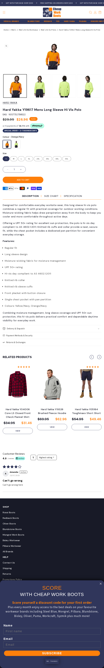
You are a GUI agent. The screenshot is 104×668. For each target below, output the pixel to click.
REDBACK (44, 21)
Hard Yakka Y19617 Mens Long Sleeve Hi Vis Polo (79, 30)
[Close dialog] (101, 584)
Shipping (7, 568)
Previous (92, 357)
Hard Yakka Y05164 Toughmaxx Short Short (86, 411)
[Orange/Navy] (7, 144)
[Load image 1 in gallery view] (15, 86)
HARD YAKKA (65, 21)
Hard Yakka (10, 102)
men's (13, 30)
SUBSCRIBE (52, 653)
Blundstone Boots (12, 529)
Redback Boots (11, 518)
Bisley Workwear (11, 540)
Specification (73, 196)
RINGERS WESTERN (95, 21)
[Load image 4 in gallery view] (64, 86)
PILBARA (79, 21)
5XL (66, 159)
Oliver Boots (9, 523)
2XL (38, 159)
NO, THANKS (52, 661)
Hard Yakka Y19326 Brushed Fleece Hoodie (52, 411)
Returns (7, 573)
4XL (57, 159)
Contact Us (9, 562)
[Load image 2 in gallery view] (39, 86)
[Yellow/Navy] (16, 144)
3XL (47, 159)
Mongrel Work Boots (13, 534)
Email (8, 639)
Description (30, 196)
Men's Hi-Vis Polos (48, 30)
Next (99, 357)
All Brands (8, 551)
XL (29, 159)
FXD (54, 21)
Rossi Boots (9, 512)
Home (6, 30)
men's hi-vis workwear (28, 30)
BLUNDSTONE (30, 21)
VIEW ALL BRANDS (7, 21)
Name (8, 625)
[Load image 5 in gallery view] (88, 86)
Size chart (51, 196)
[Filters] (33, 457)
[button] (9, 12)
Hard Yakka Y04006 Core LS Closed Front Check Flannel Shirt (18, 413)
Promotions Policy (12, 579)
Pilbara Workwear (12, 546)
